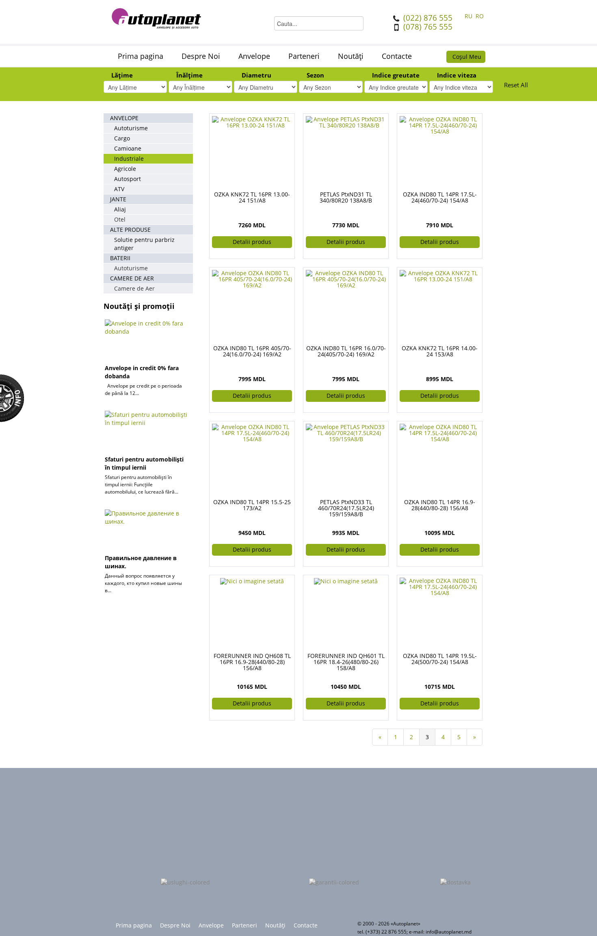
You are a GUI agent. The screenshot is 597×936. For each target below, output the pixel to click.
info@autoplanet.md (449, 931)
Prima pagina (140, 56)
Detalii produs (252, 242)
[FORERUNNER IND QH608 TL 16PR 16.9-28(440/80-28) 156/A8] (252, 580)
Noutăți (350, 56)
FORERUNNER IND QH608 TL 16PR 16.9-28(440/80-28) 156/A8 (252, 662)
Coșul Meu (466, 56)
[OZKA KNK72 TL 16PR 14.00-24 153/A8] (440, 275)
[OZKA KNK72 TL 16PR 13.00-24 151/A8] (252, 121)
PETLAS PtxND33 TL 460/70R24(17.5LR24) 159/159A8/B (346, 508)
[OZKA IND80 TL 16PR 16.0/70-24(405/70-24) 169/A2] (346, 278)
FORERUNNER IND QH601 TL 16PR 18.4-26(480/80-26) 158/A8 (346, 662)
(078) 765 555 (427, 27)
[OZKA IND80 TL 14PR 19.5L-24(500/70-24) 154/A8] (440, 586)
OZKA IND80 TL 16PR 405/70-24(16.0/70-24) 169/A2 (252, 351)
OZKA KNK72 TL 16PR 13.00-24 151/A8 (252, 197)
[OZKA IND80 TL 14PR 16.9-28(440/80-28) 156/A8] (440, 432)
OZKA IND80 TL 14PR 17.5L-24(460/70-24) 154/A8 (440, 197)
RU (469, 16)
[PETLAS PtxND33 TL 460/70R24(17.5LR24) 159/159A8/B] (346, 432)
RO (480, 16)
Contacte (397, 56)
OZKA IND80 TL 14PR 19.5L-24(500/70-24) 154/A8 (440, 659)
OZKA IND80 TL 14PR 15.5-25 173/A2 (252, 505)
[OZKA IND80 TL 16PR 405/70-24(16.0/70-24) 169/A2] (252, 278)
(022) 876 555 (427, 18)
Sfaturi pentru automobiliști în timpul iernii (144, 463)
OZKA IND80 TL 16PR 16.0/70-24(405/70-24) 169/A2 (346, 351)
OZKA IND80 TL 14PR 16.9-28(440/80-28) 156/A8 (439, 505)
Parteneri (304, 56)
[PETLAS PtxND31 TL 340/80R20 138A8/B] (346, 121)
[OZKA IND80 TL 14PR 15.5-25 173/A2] (252, 432)
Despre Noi (201, 56)
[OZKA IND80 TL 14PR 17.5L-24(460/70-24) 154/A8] (440, 124)
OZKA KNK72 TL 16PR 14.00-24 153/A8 (440, 351)
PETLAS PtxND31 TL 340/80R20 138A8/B (346, 197)
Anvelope (254, 56)
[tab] (135, 76)
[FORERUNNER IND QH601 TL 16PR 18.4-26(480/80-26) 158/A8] (346, 580)
